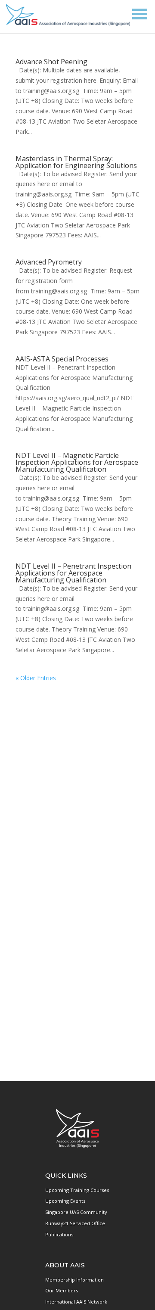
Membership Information (74, 1279)
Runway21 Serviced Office (75, 1223)
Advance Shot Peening (51, 61)
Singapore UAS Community (76, 1212)
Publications (59, 1234)
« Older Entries (36, 678)
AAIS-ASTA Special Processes (62, 359)
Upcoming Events (65, 1201)
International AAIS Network (76, 1301)
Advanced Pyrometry (49, 262)
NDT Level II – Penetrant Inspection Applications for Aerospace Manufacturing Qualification (73, 573)
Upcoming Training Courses (77, 1190)
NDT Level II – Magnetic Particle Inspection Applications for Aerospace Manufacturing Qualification (77, 462)
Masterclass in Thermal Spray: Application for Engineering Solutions (76, 162)
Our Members (61, 1290)
